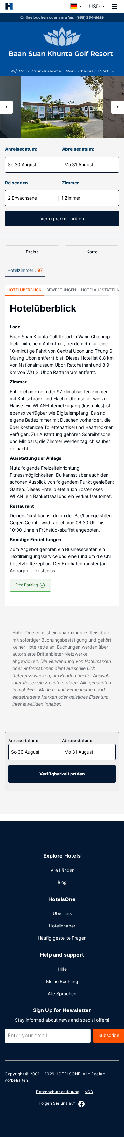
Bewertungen (61, 289)
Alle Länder (62, 870)
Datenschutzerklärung (57, 1091)
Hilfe (62, 969)
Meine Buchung (62, 981)
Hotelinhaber (62, 925)
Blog (62, 882)
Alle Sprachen (62, 993)
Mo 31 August (79, 164)
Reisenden (16, 182)
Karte (92, 251)
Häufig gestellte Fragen (62, 938)
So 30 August (22, 164)
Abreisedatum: (78, 149)
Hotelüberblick (24, 289)
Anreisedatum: (21, 149)
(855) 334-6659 (90, 17)
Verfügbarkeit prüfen (62, 218)
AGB (89, 1091)
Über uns (62, 913)
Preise (32, 251)
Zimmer (70, 182)
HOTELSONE (67, 1074)
